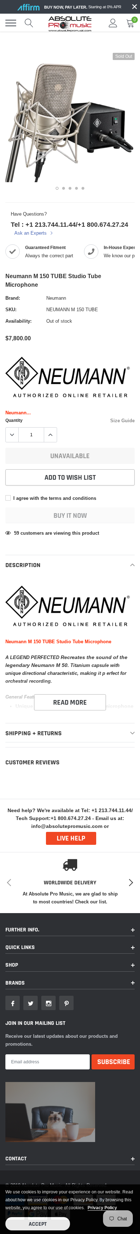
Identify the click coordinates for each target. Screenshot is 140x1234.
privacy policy (102, 1207)
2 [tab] (63, 188)
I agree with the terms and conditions (54, 498)
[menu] (10, 23)
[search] (29, 23)
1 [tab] (57, 188)
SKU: (11, 309)
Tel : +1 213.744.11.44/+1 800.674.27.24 (69, 224)
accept (38, 1224)
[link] (12, 1003)
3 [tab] (70, 188)
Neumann (56, 298)
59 (16, 533)
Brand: (12, 298)
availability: (18, 321)
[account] (113, 23)
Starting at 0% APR (82, 7)
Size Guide (122, 420)
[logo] (70, 23)
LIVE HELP (71, 838)
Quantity (14, 420)
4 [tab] (76, 188)
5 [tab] (82, 188)
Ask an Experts (31, 233)
